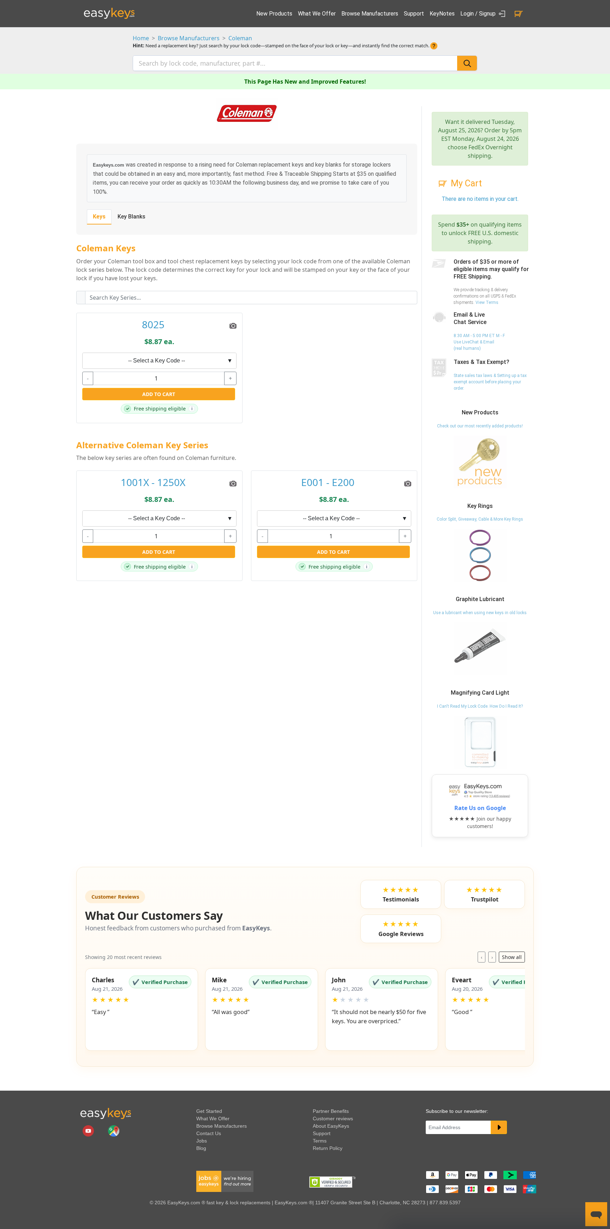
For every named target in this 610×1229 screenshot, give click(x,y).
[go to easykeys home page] (105, 1113)
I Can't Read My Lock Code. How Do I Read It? (480, 706)
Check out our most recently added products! (480, 426)
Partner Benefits (331, 1111)
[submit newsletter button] (499, 1127)
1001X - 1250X (153, 482)
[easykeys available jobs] (224, 1181)
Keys (99, 216)
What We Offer (317, 13)
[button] (141, 1009)
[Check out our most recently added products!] (480, 461)
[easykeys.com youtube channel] (89, 1130)
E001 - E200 (327, 482)
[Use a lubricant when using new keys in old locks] (480, 648)
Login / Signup (478, 13)
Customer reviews (333, 1118)
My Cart (466, 183)
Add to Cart (158, 394)
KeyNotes (442, 13)
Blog (201, 1148)
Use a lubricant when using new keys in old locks (480, 612)
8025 (153, 325)
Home (141, 38)
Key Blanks (131, 216)
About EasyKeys (331, 1126)
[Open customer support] (596, 1214)
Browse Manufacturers (369, 13)
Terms (320, 1141)
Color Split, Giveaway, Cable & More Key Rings (480, 519)
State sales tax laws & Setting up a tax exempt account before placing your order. (490, 382)
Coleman (240, 38)
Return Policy (327, 1148)
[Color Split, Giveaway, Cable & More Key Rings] (480, 555)
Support (414, 13)
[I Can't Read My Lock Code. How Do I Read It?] (480, 741)
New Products (274, 13)
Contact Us (208, 1133)
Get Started (209, 1111)
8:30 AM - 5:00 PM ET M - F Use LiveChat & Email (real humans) (479, 342)
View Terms (487, 302)
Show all (512, 957)
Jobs (201, 1141)
